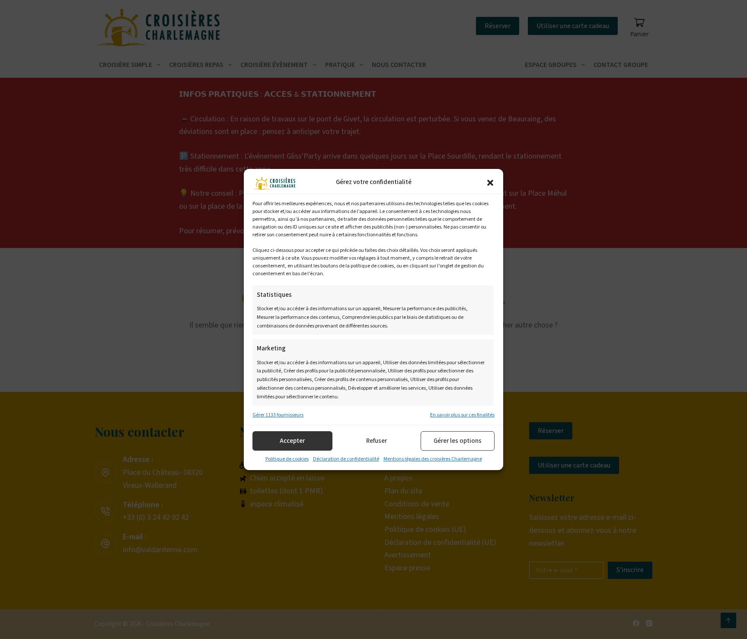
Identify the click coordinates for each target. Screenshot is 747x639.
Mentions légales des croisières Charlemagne (432, 459)
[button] (490, 182)
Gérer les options (458, 440)
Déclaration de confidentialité (346, 459)
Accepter (292, 440)
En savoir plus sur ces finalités (462, 415)
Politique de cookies (287, 459)
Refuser (376, 440)
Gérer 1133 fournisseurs (277, 415)
